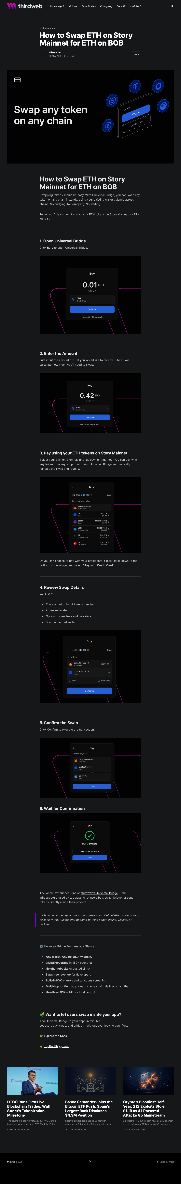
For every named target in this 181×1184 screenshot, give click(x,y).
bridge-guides (47, 28)
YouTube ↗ (136, 6)
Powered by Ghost (165, 1162)
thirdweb (11, 1162)
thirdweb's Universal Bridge (99, 893)
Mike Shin (55, 52)
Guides (73, 6)
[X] (90, 1161)
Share (136, 54)
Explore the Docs (55, 1036)
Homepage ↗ (57, 6)
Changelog (106, 6)
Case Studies (88, 6)
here (50, 247)
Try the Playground (56, 1046)
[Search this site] (172, 6)
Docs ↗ (121, 6)
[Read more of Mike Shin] (44, 54)
